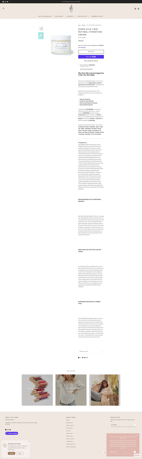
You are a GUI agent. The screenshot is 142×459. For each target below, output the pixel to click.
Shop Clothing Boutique (44, 16)
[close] (137, 435)
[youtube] (7, 1)
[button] (87, 357)
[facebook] (3, 1)
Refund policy (69, 433)
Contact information (71, 446)
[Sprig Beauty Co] (71, 9)
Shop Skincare (59, 16)
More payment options (91, 61)
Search (68, 420)
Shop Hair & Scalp (82, 16)
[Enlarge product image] (61, 43)
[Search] (3, 8)
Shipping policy (69, 441)
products (83, 25)
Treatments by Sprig (96, 16)
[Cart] (138, 9)
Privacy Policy (11, 449)
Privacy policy (69, 436)
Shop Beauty (70, 16)
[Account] (135, 9)
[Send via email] (85, 357)
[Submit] (135, 452)
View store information (86, 69)
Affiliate (68, 430)
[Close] (29, 441)
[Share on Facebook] (79, 357)
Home (79, 25)
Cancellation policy (71, 444)
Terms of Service (70, 425)
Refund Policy (69, 422)
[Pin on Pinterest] (83, 357)
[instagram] (5, 1)
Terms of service (70, 438)
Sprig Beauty (92, 65)
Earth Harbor (82, 37)
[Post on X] (81, 357)
